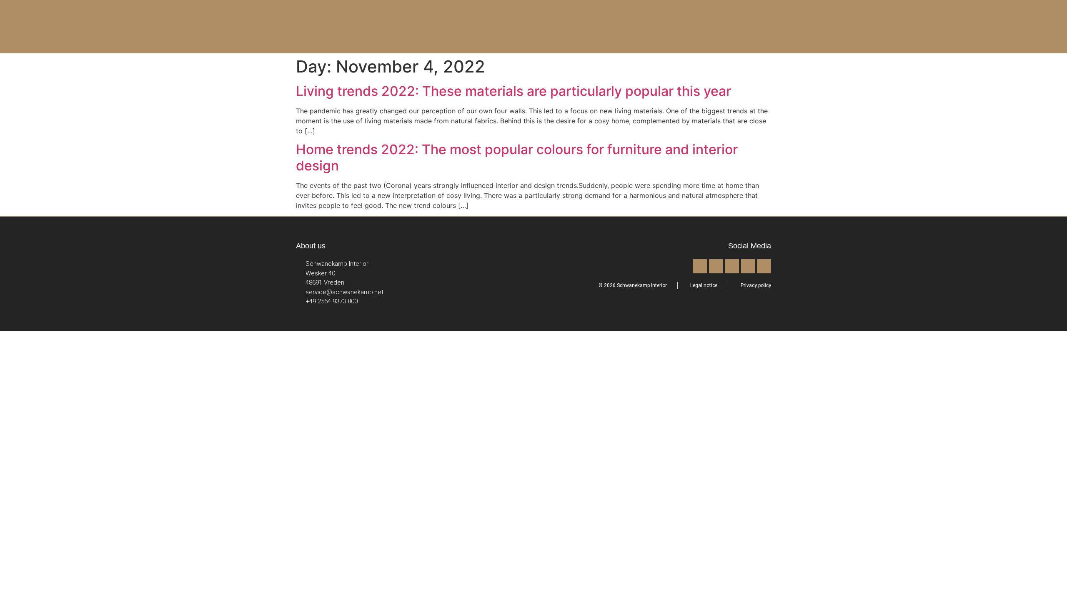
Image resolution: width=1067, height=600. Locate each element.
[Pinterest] (732, 266)
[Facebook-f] (700, 266)
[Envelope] (764, 266)
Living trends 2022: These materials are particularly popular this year (513, 91)
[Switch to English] (903, 26)
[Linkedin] (748, 266)
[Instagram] (716, 266)
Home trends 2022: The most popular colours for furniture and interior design (517, 157)
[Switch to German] (919, 26)
